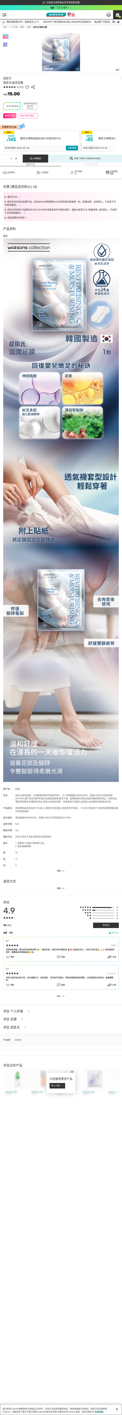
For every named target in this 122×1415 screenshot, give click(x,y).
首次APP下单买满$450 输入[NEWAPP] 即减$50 (51, 22)
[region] (61, 1409)
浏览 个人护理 (13, 1011)
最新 (11, 933)
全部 (5, 933)
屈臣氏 (7, 78)
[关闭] (116, 1409)
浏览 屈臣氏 (12, 1027)
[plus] (16, 158)
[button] (117, 14)
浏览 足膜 (10, 1019)
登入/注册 (55, 1086)
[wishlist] (27, 87)
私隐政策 (99, 1412)
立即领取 (72, 148)
